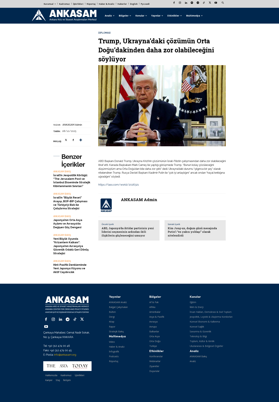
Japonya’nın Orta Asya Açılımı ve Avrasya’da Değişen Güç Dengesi (67, 224)
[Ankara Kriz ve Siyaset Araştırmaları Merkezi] (64, 15)
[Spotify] (192, 3)
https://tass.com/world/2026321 (118, 184)
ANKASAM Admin (72, 124)
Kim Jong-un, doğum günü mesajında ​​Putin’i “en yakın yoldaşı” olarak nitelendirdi (192, 231)
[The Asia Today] (67, 366)
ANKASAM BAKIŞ (62, 171)
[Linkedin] (186, 3)
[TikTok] (204, 3)
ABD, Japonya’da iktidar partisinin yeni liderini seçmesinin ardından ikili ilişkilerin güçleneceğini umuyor (128, 231)
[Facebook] (174, 3)
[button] (223, 3)
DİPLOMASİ (104, 33)
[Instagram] (180, 3)
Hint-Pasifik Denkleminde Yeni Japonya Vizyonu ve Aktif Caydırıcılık (70, 268)
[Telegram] (198, 3)
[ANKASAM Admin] (108, 205)
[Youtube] (216, 3)
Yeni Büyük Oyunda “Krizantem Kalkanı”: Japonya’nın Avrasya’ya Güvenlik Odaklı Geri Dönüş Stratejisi (71, 246)
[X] (210, 3)
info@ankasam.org (65, 354)
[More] (80, 140)
